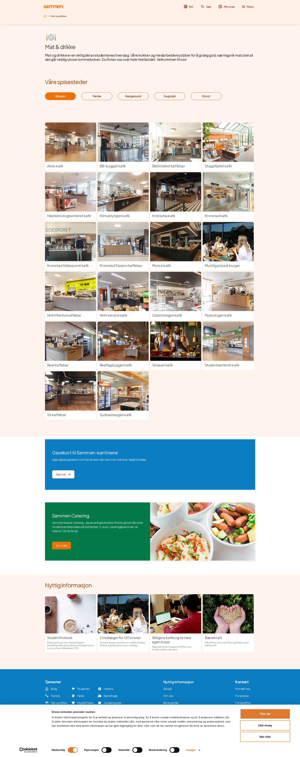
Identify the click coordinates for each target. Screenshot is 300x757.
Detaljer (191, 750)
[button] (206, 7)
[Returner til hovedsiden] (53, 6)
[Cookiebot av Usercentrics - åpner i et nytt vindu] (28, 750)
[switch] (107, 750)
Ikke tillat (265, 736)
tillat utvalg (265, 725)
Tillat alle (265, 713)
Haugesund (133, 96)
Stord (206, 96)
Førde (97, 96)
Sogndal (169, 96)
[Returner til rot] (45, 16)
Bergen (60, 96)
